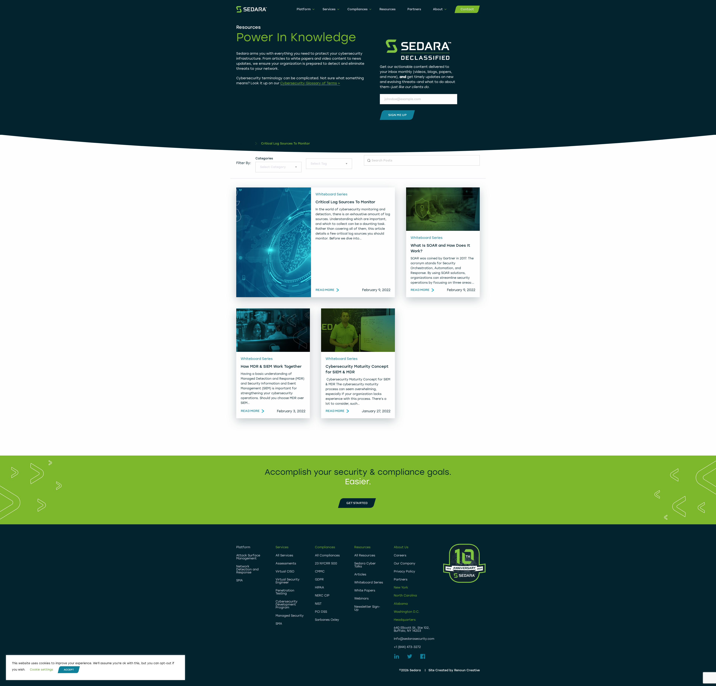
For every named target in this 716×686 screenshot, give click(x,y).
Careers (400, 555)
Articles (360, 574)
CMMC (320, 571)
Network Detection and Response (247, 569)
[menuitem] (304, 9)
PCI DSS (321, 611)
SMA (239, 580)
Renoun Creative (467, 670)
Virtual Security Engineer (287, 581)
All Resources (364, 555)
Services (329, 9)
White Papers (364, 590)
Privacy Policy (404, 571)
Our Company (404, 563)
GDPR (319, 579)
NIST (318, 603)
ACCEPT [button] (69, 669)
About (438, 9)
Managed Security (290, 615)
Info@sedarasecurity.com (414, 639)
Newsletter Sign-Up (367, 608)
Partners (414, 9)
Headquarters (405, 619)
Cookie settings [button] (41, 669)
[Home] (251, 9)
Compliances (357, 9)
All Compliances (327, 555)
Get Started (357, 503)
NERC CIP (322, 595)
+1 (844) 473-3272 (407, 647)
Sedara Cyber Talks (365, 565)
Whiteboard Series (368, 582)
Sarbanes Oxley (327, 619)
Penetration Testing (285, 592)
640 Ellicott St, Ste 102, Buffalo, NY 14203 (412, 629)
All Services (284, 555)
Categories (264, 158)
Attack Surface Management (248, 557)
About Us (401, 547)
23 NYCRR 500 (326, 563)
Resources (387, 9)
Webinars (361, 598)
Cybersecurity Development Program (286, 604)
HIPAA (319, 587)
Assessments (286, 563)
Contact (467, 9)
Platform (304, 9)
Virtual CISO (285, 571)
